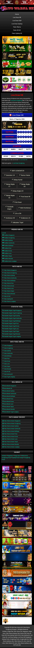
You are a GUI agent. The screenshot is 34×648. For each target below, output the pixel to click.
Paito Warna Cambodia (10, 278)
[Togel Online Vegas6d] (17, 501)
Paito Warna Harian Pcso (10, 434)
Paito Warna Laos (9, 288)
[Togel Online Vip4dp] (17, 565)
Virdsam (4, 455)
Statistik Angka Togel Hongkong (13, 313)
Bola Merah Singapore (10, 385)
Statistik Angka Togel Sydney (12, 315)
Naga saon (17, 455)
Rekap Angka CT (10, 185)
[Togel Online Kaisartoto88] (17, 541)
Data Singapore (8, 345)
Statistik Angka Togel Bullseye (12, 321)
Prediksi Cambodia (9, 243)
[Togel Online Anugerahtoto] (17, 581)
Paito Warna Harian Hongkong (12, 423)
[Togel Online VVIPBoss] (17, 40)
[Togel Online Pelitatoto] (17, 80)
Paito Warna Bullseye (9, 280)
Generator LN (10, 175)
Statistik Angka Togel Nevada (12, 334)
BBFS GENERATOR (17, 171)
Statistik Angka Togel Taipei (11, 331)
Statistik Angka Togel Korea (11, 326)
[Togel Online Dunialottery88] (17, 573)
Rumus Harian (25, 175)
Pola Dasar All (25, 197)
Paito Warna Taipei (9, 291)
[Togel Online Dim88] (17, 48)
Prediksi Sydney (8, 240)
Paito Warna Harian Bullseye (11, 431)
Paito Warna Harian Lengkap (11, 447)
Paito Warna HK (18, 631)
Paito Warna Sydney (9, 275)
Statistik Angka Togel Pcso (11, 323)
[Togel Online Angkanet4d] (17, 597)
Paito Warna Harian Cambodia (12, 428)
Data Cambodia (8, 353)
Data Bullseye (7, 356)
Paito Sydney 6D (17, 33)
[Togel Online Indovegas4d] (17, 621)
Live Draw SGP (17, 20)
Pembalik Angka (10, 208)
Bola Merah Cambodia (10, 393)
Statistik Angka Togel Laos (11, 328)
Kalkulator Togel (17, 222)
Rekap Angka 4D (10, 197)
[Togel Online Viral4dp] (17, 88)
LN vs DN (17, 213)
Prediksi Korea (8, 250)
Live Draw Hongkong (16, 100)
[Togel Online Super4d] (17, 56)
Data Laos (7, 363)
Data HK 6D (7, 371)
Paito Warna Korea (9, 286)
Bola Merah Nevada (9, 409)
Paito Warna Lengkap (10, 301)
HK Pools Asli (17, 645)
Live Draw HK (17, 17)
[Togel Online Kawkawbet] (17, 493)
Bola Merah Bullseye (9, 396)
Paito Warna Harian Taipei (11, 441)
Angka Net (10, 631)
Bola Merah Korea (9, 401)
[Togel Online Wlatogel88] (17, 525)
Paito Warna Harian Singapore (12, 421)
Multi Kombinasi (25, 208)
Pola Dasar (18, 202)
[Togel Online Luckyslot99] (17, 557)
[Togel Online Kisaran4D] (17, 64)
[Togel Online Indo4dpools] (17, 549)
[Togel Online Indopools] (17, 605)
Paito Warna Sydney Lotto (25, 643)
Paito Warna (17, 27)
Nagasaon (10, 455)
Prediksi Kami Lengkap (10, 261)
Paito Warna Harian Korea (11, 436)
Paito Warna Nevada (9, 293)
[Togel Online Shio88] (17, 613)
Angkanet (28, 637)
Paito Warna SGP (21, 633)
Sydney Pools (5, 639)
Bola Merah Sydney (9, 391)
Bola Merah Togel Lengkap (11, 412)
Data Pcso (7, 358)
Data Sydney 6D (8, 374)
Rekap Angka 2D (17, 191)
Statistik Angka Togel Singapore (13, 310)
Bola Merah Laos (8, 404)
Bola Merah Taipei (9, 406)
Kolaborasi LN (25, 218)
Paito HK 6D (17, 30)
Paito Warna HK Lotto (20, 641)
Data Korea (7, 361)
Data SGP (4, 635)
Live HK (4, 233)
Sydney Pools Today (17, 457)
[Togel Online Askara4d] (17, 509)
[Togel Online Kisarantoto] (17, 72)
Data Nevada (7, 369)
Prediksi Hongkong (9, 237)
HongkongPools (24, 639)
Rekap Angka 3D (25, 185)
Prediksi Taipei (8, 256)
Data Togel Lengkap (9, 376)
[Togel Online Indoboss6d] (17, 477)
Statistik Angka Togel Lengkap (12, 336)
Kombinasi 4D (10, 218)
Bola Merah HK (8, 388)
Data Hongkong (8, 348)
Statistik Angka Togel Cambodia (13, 318)
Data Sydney (7, 350)
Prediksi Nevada (8, 258)
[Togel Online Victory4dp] (17, 485)
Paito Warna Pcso (9, 283)
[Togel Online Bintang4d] (17, 517)
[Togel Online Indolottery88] (17, 589)
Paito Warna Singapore (10, 270)
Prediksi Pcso (7, 248)
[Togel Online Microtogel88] (17, 469)
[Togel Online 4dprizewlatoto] (17, 533)
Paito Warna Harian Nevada (11, 444)
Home (17, 14)
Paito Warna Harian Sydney (11, 426)
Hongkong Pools (14, 639)
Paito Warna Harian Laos (10, 439)
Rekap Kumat (17, 180)
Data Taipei (7, 366)
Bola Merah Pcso (8, 399)
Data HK (29, 633)
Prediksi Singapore (9, 235)
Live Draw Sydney (17, 24)
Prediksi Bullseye (8, 245)
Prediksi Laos (7, 253)
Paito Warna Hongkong (10, 273)
